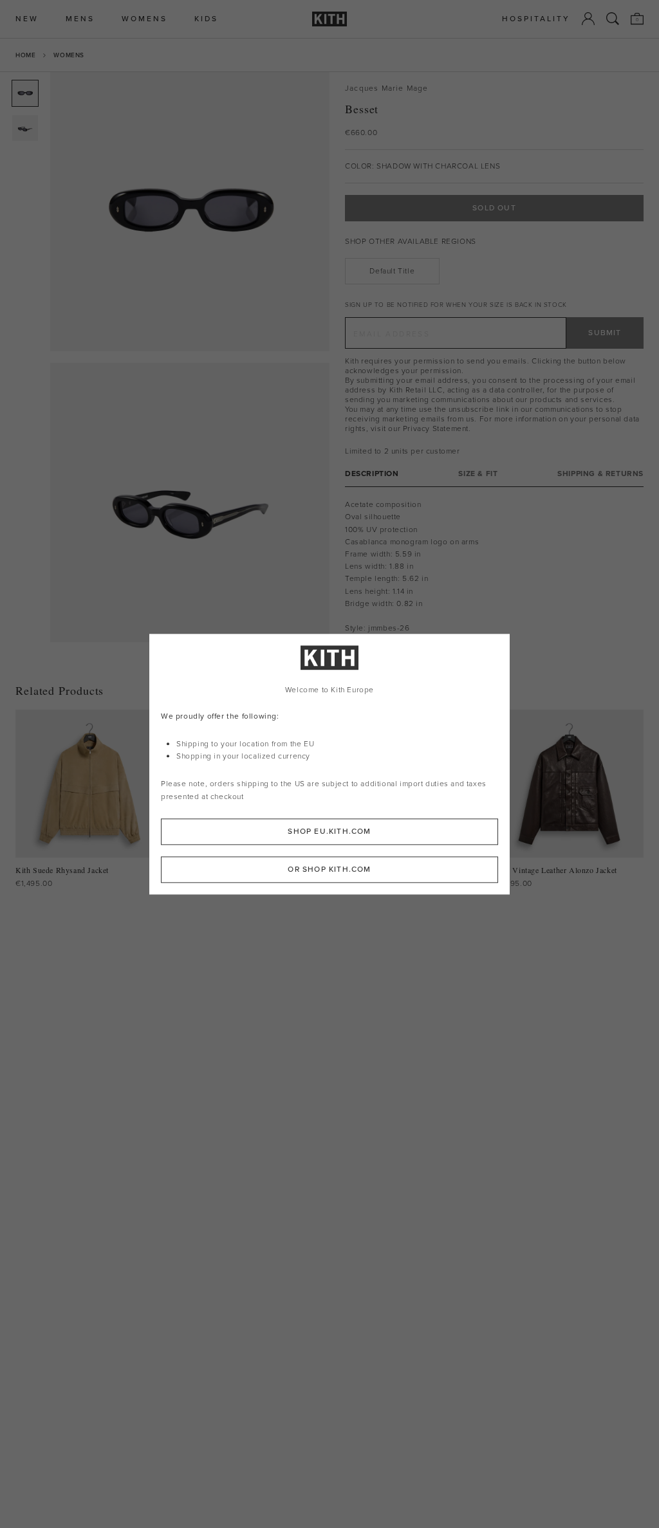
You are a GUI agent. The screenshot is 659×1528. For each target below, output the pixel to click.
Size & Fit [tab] (477, 474)
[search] (612, 18)
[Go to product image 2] (25, 128)
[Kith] (329, 19)
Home (25, 55)
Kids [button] (206, 19)
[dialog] (329, 764)
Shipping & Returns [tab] (600, 474)
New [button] (27, 19)
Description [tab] (372, 474)
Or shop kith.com (329, 869)
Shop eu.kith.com (329, 831)
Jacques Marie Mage (387, 88)
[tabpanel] (494, 579)
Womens (68, 55)
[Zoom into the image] (190, 211)
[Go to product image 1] (25, 93)
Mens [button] (80, 19)
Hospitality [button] (536, 19)
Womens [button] (144, 19)
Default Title (391, 271)
